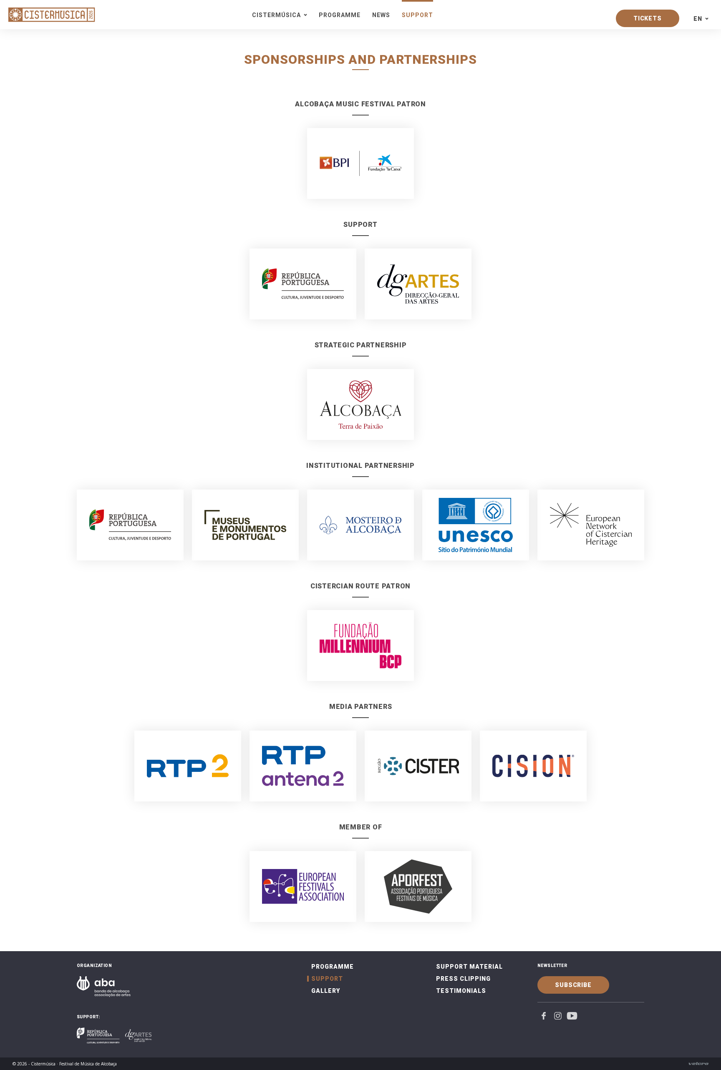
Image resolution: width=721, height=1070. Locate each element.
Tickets (647, 18)
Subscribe (573, 985)
